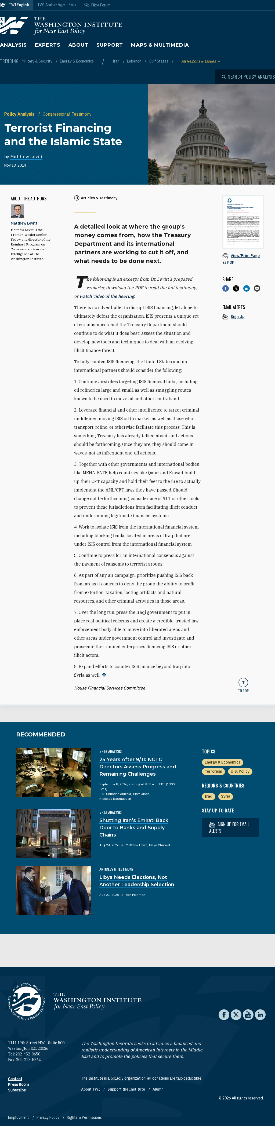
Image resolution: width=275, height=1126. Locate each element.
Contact (15, 1078)
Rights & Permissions (84, 1117)
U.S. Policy (240, 771)
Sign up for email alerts (229, 827)
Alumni (159, 1089)
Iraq (208, 796)
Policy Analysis (20, 114)
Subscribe (17, 1090)
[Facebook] (225, 288)
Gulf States (159, 61)
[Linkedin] (246, 288)
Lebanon (134, 61)
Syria (225, 796)
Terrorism (213, 771)
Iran (116, 61)
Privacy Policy (48, 1117)
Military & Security (37, 61)
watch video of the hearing (106, 296)
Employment (19, 1117)
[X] (236, 288)
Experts (47, 45)
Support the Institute (126, 1089)
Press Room (18, 1084)
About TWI (91, 1089)
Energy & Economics (77, 61)
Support (109, 45)
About (78, 45)
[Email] (257, 288)
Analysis (13, 45)
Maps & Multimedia (160, 45)
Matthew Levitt (26, 156)
